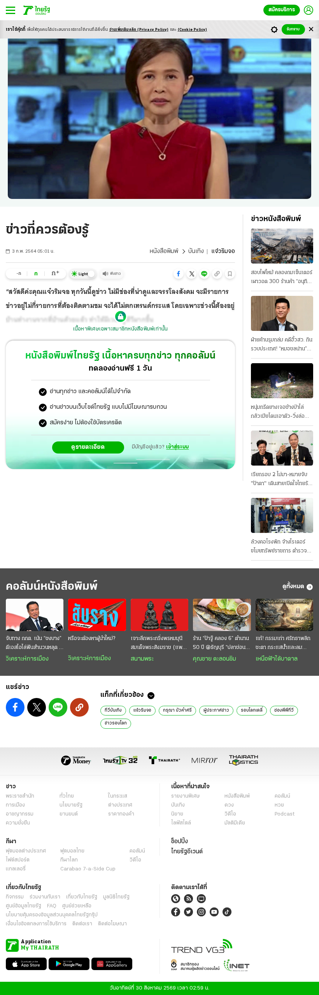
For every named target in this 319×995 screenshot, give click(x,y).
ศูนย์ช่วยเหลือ (76, 906)
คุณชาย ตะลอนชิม (214, 659)
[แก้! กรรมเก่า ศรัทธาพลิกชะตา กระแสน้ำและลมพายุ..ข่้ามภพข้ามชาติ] (284, 615)
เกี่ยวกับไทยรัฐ (81, 897)
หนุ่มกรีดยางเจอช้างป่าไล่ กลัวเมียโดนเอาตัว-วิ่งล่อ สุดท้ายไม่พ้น (278, 412)
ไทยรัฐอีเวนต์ (187, 852)
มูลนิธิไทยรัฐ (116, 897)
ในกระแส (117, 796)
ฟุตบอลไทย (72, 851)
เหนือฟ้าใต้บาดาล (277, 659)
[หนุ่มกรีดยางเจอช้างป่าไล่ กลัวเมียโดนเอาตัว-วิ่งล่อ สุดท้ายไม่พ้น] (282, 380)
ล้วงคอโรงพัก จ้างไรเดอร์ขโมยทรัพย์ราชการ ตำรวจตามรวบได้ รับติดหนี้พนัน (279, 547)
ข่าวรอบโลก (116, 723)
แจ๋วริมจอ (142, 710)
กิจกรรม (15, 897)
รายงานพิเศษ (185, 796)
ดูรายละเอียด (88, 447)
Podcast (284, 814)
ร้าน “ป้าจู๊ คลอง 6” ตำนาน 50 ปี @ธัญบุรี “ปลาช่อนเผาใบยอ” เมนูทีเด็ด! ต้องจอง (221, 644)
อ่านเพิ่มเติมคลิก (139, 30)
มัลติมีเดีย (234, 823)
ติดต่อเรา (82, 924)
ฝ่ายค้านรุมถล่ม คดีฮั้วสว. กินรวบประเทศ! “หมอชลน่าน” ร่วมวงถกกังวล (281, 345)
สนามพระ (142, 659)
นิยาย (177, 814)
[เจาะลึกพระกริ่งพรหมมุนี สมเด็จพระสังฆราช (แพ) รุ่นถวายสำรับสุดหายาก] (159, 615)
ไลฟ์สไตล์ (181, 823)
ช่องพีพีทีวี (284, 710)
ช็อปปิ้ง (179, 842)
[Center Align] (311, 29)
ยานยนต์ (69, 814)
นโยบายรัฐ (71, 805)
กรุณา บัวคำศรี (177, 710)
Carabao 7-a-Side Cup (88, 869)
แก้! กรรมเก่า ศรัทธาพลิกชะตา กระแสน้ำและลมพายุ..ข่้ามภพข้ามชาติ (283, 644)
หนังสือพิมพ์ (164, 251)
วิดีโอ (230, 814)
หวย (279, 805)
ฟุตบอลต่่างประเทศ (26, 851)
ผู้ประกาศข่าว (216, 710)
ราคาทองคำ (121, 814)
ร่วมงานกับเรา (45, 897)
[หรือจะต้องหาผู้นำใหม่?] (97, 615)
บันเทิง (196, 251)
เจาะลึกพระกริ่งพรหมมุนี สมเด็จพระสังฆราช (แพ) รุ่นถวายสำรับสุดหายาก (158, 644)
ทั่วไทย (67, 796)
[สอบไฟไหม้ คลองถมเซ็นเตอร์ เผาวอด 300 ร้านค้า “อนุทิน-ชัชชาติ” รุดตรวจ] (282, 246)
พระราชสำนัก (20, 796)
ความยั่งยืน (18, 823)
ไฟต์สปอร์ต (18, 860)
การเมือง (15, 805)
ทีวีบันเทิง (113, 710)
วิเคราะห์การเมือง (27, 659)
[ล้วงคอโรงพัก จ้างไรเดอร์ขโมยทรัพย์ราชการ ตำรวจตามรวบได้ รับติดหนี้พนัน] (282, 515)
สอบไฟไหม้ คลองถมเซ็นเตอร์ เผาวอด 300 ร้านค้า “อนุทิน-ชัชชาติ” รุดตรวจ (282, 278)
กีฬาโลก (69, 860)
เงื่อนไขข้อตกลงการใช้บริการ (36, 924)
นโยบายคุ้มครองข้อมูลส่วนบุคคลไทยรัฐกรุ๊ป (52, 915)
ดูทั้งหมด (293, 587)
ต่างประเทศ (120, 805)
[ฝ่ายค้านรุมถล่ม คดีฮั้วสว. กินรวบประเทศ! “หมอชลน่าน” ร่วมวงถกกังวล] (282, 313)
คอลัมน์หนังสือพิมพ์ (52, 587)
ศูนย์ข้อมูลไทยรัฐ (23, 906)
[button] (179, 274)
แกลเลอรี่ (16, 869)
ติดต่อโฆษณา (112, 924)
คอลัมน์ (282, 796)
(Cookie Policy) (192, 30)
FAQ (51, 906)
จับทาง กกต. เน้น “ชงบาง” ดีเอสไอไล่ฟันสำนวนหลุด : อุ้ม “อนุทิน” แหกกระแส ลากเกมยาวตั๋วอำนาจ (33, 644)
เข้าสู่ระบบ (177, 447)
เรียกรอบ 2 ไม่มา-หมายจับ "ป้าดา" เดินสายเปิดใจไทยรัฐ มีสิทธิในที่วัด (281, 480)
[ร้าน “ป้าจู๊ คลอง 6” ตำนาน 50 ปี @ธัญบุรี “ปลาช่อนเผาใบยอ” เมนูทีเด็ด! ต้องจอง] (222, 615)
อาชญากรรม (19, 814)
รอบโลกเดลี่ (252, 710)
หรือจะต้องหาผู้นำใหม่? (91, 639)
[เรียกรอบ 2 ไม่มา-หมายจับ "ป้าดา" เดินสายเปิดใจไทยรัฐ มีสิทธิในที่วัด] (282, 448)
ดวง (229, 805)
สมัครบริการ (281, 10)
